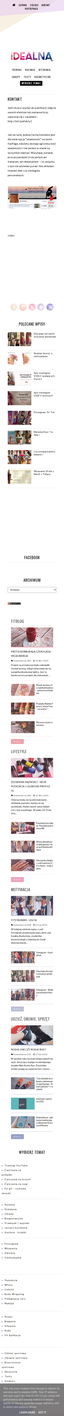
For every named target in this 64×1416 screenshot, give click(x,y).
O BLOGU (34, 5)
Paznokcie (11, 1280)
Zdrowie (10, 1253)
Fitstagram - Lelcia (24, 920)
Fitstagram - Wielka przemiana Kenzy (44, 993)
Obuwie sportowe (16, 1357)
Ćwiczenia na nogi (16, 1184)
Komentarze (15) (22, 1054)
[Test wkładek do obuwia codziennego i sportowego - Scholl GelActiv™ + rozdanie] (23, 1088)
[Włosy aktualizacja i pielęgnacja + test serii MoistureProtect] (23, 851)
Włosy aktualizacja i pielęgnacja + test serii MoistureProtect (44, 846)
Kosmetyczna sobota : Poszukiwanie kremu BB (44, 826)
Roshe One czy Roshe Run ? (28, 1049)
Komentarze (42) (22, 660)
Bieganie (10, 1321)
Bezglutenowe (14, 1218)
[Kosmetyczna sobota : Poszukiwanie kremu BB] (23, 833)
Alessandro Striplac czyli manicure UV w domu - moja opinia (44, 864)
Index (11, 235)
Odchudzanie (13, 1257)
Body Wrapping (14, 1294)
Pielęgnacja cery (15, 1298)
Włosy (9, 1284)
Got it (42, 1412)
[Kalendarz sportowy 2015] (23, 1109)
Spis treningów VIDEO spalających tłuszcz (44, 376)
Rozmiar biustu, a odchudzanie (43, 355)
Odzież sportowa (15, 1353)
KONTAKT (46, 5)
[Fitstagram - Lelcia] (32, 914)
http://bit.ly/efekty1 (20, 121)
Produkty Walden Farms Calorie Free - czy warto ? (44, 706)
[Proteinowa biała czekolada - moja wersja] (32, 646)
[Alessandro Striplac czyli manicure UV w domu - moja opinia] (23, 870)
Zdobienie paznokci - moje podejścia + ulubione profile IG (30, 786)
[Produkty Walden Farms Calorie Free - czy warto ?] (23, 713)
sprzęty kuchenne (16, 1227)
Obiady (9, 1213)
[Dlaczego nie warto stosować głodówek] (23, 981)
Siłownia (10, 1326)
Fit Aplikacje (13, 1335)
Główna (23, 5)
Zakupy (16, 77)
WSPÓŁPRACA (31, 8)
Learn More (27, 1412)
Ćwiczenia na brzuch (18, 1179)
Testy (27, 77)
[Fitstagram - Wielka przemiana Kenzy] (23, 1000)
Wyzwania (45, 69)
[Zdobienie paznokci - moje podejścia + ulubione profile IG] (32, 776)
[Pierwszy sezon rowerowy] (23, 732)
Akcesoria (11, 1371)
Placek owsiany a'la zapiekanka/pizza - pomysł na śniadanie (44, 689)
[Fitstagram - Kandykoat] (23, 962)
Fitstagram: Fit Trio (44, 412)
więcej (17, 742)
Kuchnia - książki (15, 1232)
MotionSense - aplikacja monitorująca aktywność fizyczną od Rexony (44, 1121)
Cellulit (9, 1289)
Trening (17, 69)
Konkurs (10, 1381)
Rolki (8, 1330)
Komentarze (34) (22, 925)
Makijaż (9, 1303)
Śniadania (11, 1209)
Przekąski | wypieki (17, 1223)
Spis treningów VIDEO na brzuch (43, 394)
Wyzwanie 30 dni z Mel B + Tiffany (44, 473)
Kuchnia (30, 69)
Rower (9, 1316)
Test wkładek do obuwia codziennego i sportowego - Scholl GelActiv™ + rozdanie (44, 1084)
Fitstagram (12, 1243)
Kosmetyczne (42, 77)
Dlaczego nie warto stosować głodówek (45, 335)
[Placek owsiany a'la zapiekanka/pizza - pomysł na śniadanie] (23, 695)
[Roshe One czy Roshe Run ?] (32, 1044)
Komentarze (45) (22, 795)
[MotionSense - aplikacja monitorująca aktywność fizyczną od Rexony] (23, 1127)
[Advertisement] (35, 270)
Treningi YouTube (16, 1165)
